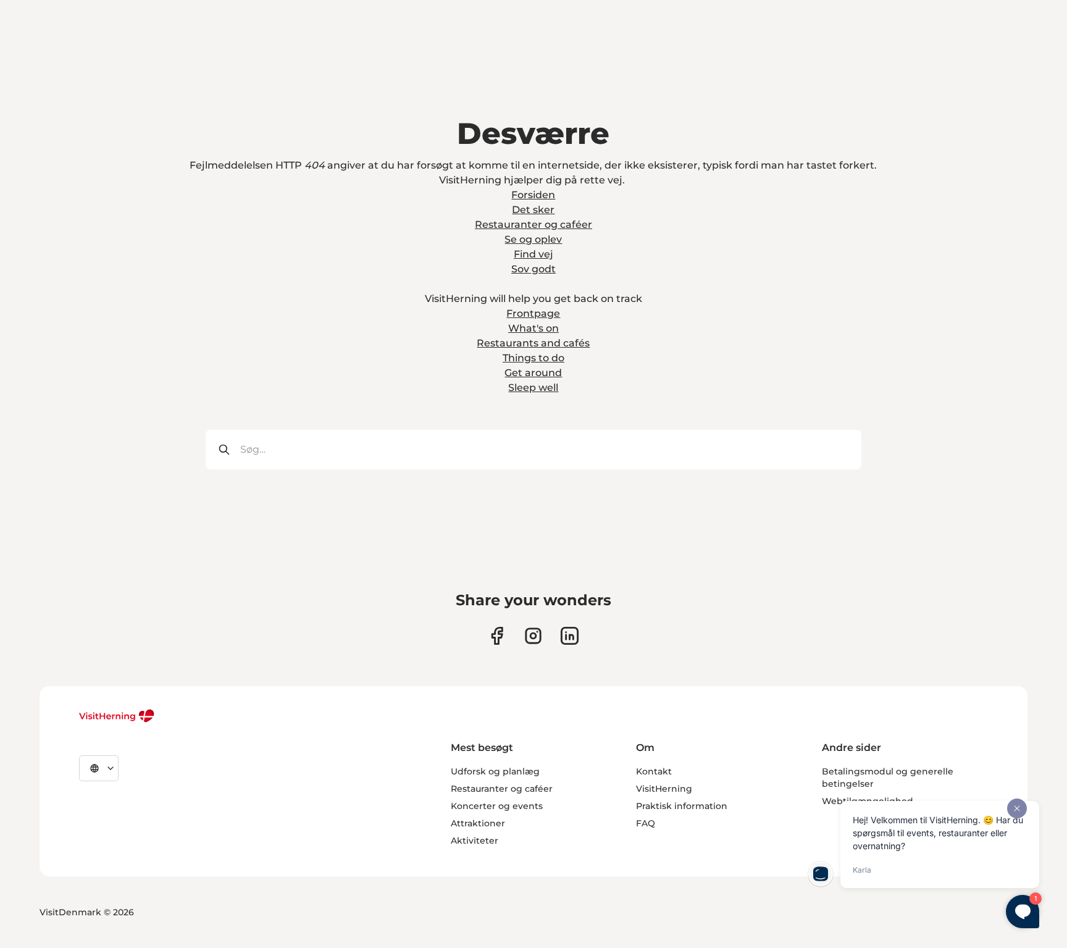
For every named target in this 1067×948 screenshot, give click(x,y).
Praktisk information (681, 806)
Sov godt (533, 269)
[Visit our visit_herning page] (533, 636)
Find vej (533, 254)
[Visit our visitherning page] (497, 636)
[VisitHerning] (117, 715)
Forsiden (533, 195)
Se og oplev (533, 239)
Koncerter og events (497, 806)
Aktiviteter (474, 840)
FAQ (645, 823)
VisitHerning (664, 788)
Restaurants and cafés (533, 343)
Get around (533, 373)
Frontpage (533, 313)
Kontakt (654, 771)
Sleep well (533, 387)
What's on (533, 328)
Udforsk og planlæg (495, 771)
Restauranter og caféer (533, 224)
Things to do (533, 358)
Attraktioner (478, 823)
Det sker (533, 210)
